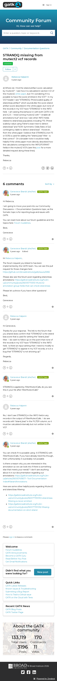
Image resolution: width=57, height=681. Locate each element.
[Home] (12, 4)
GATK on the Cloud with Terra (19, 597)
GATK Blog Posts (13, 609)
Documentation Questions (36, 48)
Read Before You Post (16, 559)
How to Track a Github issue (18, 594)
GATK (5, 48)
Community (16, 48)
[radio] (4, 168)
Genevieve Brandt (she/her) (23, 191)
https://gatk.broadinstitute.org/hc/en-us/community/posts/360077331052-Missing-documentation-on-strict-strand (29, 507)
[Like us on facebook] (28, 672)
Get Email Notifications (16, 561)
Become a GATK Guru (16, 556)
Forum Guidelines (22, 223)
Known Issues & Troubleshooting (21, 589)
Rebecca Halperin (20, 77)
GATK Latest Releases (16, 586)
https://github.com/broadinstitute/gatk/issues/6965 (26, 272)
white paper (20, 94)
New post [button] (42, 572)
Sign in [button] (49, 5)
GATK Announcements (16, 553)
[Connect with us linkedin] (34, 672)
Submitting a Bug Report (17, 591)
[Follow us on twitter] (23, 672)
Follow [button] (8, 69)
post (38, 147)
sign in (11, 537)
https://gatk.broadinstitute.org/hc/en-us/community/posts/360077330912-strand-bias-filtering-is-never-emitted (30, 498)
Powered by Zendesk (46, 679)
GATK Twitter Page (14, 612)
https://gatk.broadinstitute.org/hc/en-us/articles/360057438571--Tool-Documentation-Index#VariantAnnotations (26, 478)
